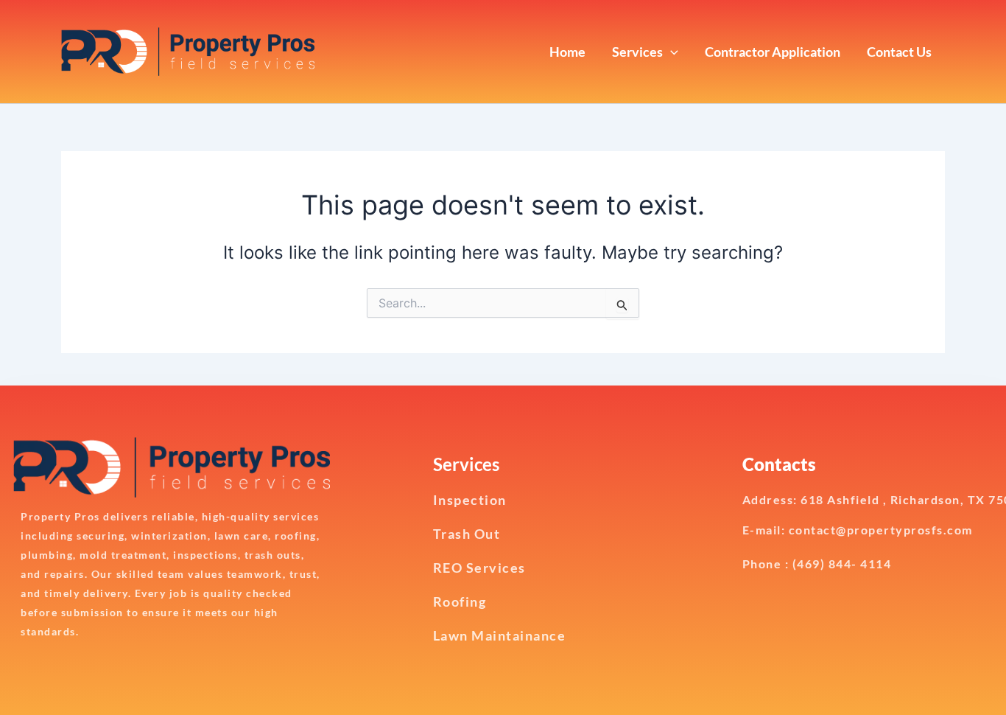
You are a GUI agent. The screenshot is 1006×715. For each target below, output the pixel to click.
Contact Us (899, 51)
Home (567, 51)
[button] (670, 51)
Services (637, 51)
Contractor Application (772, 51)
